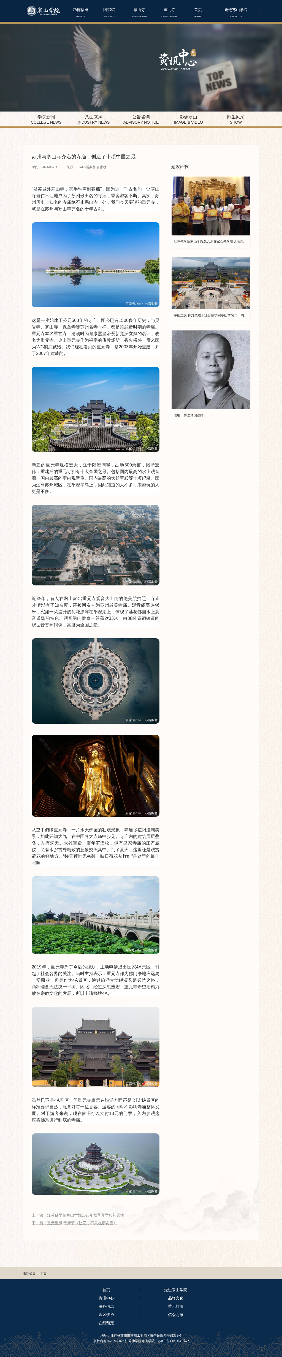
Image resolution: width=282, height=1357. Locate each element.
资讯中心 (106, 1298)
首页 (198, 13)
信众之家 (175, 1315)
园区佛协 (106, 1315)
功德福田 (80, 13)
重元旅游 (175, 1306)
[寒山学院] (43, 11)
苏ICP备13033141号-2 (173, 1341)
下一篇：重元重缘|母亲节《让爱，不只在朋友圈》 (74, 1223)
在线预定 (106, 1323)
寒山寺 (139, 13)
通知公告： (31, 1273)
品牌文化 (175, 1298)
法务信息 (106, 1306)
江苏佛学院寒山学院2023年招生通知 (65, 1273)
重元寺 (169, 13)
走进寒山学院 (236, 13)
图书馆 (109, 13)
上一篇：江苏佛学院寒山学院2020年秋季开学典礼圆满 (78, 1215)
